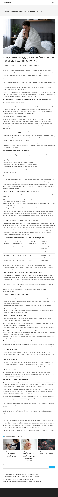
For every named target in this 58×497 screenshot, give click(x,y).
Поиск (4, 464)
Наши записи (23, 65)
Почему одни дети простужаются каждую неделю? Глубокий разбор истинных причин (11, 454)
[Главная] (3, 11)
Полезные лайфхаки (33, 65)
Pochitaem (7, 2)
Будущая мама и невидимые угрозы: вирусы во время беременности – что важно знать (29, 455)
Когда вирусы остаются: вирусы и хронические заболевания (47, 453)
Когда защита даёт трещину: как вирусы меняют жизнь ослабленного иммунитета (21, 474)
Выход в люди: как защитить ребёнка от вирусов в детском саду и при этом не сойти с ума (23, 478)
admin (6, 65)
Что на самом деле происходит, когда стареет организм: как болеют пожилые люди (21, 476)
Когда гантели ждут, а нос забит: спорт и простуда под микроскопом (27, 11)
